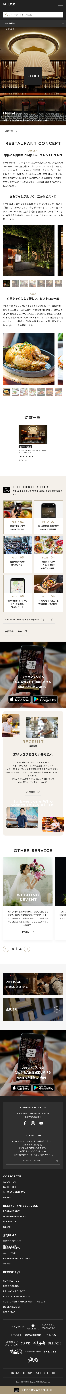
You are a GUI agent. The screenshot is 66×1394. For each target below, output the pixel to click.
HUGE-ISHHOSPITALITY (11, 1246)
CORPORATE (12, 1176)
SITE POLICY (11, 1286)
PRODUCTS (10, 1221)
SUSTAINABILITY (14, 1192)
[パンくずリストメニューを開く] (4, 29)
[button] (6, 283)
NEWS (7, 1197)
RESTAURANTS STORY (16, 1258)
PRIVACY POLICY (14, 1291)
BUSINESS (9, 1187)
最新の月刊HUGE (12, 1240)
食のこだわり (9, 1253)
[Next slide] (27, 949)
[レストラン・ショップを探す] (33, 14)
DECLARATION (12, 1307)
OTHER (7, 1263)
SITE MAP (9, 1312)
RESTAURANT (11, 1211)
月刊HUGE (9, 1235)
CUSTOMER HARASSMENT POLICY (24, 1301)
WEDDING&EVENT (14, 1216)
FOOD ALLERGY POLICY (18, 1296)
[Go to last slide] (6, 949)
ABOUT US (9, 1181)
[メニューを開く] (60, 4)
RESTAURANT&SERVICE (20, 1205)
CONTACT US (11, 1280)
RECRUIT (10, 1272)
